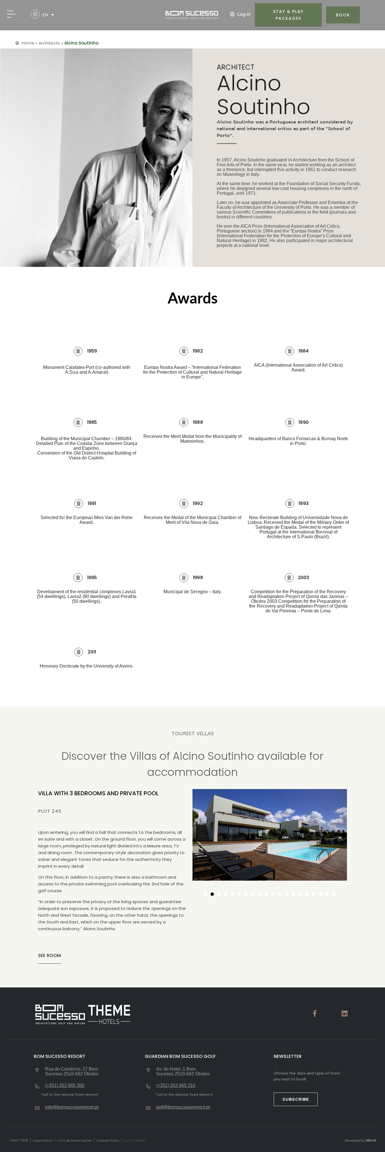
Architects (49, 43)
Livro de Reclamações (74, 1140)
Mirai (371, 1140)
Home (28, 43)
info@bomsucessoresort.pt (72, 1107)
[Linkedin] (344, 1013)
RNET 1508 (19, 1140)
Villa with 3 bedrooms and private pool (98, 793)
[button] (48, 15)
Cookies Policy (107, 1140)
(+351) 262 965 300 (65, 1085)
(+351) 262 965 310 (176, 1085)
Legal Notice (42, 1140)
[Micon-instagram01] (329, 1013)
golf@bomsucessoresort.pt (183, 1107)
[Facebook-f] (314, 1013)
